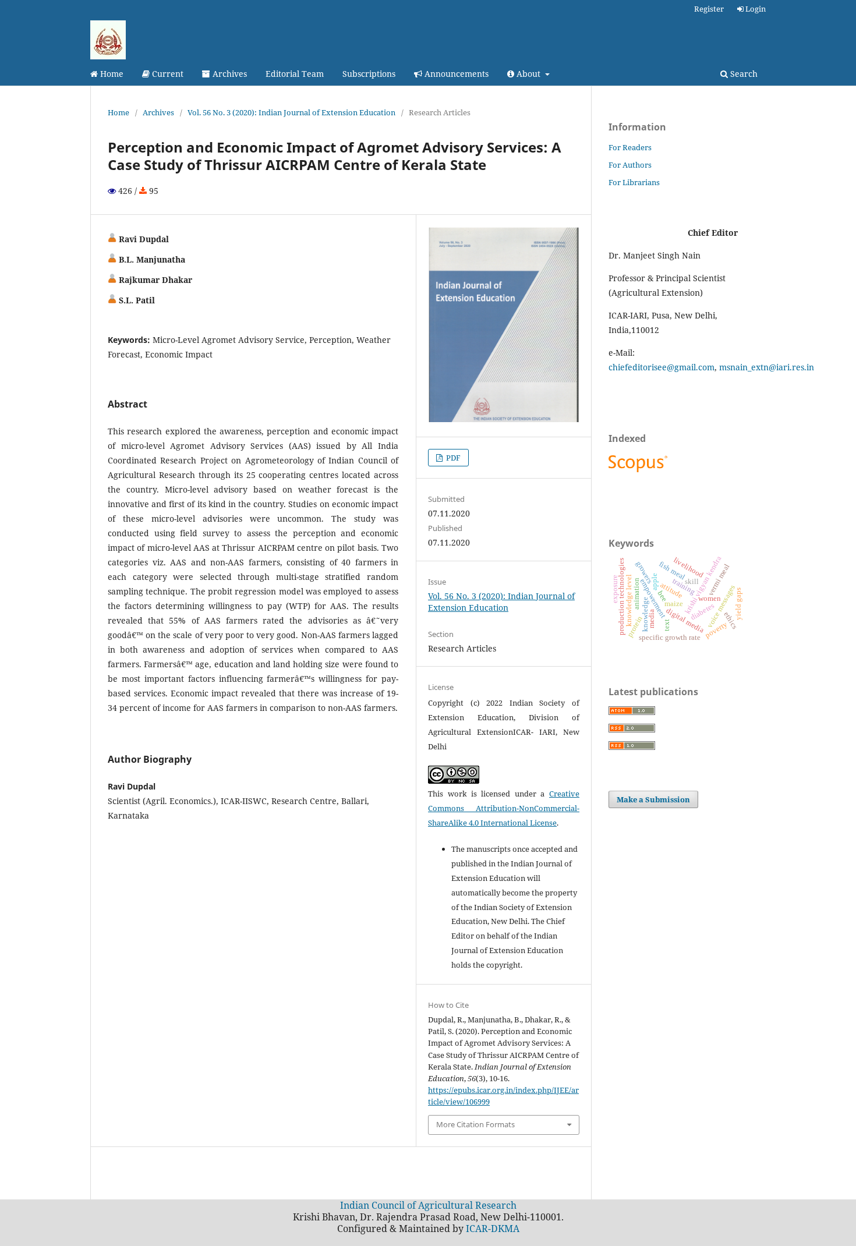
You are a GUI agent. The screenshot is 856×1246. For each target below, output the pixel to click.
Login (755, 8)
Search (743, 73)
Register (709, 8)
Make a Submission (653, 799)
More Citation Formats (475, 1124)
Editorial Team (295, 73)
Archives (228, 73)
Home (110, 73)
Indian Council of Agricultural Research (428, 1205)
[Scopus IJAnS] (639, 471)
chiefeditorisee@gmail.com (661, 367)
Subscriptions (368, 73)
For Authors (630, 165)
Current (166, 73)
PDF (452, 457)
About (528, 73)
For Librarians (634, 182)
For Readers (630, 147)
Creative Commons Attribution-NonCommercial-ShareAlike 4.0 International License (503, 808)
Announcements (455, 73)
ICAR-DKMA (492, 1228)
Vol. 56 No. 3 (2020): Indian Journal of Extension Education (291, 112)
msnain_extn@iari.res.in (766, 367)
